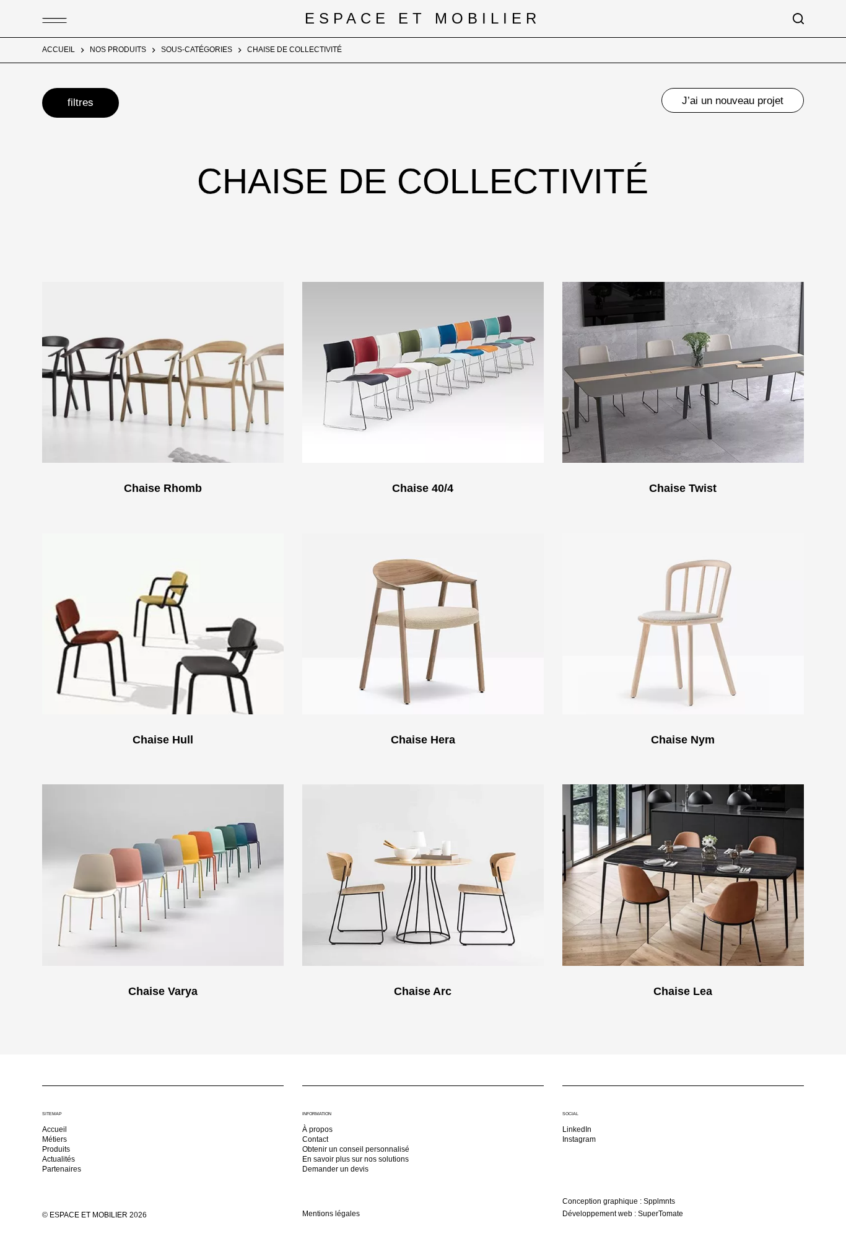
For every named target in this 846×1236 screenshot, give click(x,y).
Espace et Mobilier (423, 18)
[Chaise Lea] (683, 874)
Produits (56, 1149)
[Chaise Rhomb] (163, 372)
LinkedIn (576, 1129)
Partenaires (61, 1169)
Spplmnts (659, 1201)
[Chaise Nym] (683, 623)
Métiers (54, 1139)
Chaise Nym (683, 740)
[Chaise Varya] (163, 874)
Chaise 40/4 (422, 488)
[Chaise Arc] (423, 874)
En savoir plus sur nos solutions (355, 1159)
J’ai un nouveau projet (732, 101)
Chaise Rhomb (163, 488)
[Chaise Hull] (163, 623)
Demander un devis (335, 1169)
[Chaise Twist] (683, 372)
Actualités (58, 1159)
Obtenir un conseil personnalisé (355, 1149)
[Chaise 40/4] (423, 372)
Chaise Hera (423, 740)
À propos (317, 1129)
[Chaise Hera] (423, 623)
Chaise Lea (682, 991)
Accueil (54, 1129)
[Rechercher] (798, 18)
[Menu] (48, 18)
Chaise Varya (163, 991)
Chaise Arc (422, 991)
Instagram (579, 1139)
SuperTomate (660, 1213)
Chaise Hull (163, 740)
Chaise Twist (683, 488)
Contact (315, 1139)
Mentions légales (331, 1213)
